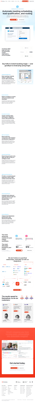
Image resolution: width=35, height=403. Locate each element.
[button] (6, 1)
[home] (3, 1)
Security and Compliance (30, 399)
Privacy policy (24, 399)
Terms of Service (19, 399)
